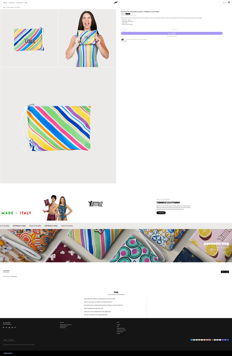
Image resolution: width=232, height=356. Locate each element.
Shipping (126, 15)
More (26, 2)
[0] (228, 3)
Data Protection (120, 331)
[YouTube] (10, 327)
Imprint (118, 333)
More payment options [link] (172, 36)
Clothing (5, 2)
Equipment (11, 2)
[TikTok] (16, 327)
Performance (19, 2)
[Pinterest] (13, 327)
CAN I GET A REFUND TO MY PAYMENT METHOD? (96, 314)
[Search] (226, 3)
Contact (118, 324)
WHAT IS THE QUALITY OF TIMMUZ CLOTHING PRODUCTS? (98, 302)
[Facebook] (4, 327)
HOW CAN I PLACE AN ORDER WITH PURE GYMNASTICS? (97, 311)
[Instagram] (7, 327)
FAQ (118, 326)
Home (4, 7)
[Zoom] (55, 12)
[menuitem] (6, 2)
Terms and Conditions (121, 330)
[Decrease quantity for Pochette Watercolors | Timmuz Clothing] (122, 29)
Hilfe (118, 322)
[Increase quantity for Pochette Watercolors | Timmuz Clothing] (125, 29)
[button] (161, 212)
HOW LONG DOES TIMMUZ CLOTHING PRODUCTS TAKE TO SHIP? (99, 298)
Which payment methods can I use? (93, 308)
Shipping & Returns (121, 328)
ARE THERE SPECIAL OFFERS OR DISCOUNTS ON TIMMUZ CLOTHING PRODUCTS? (103, 305)
